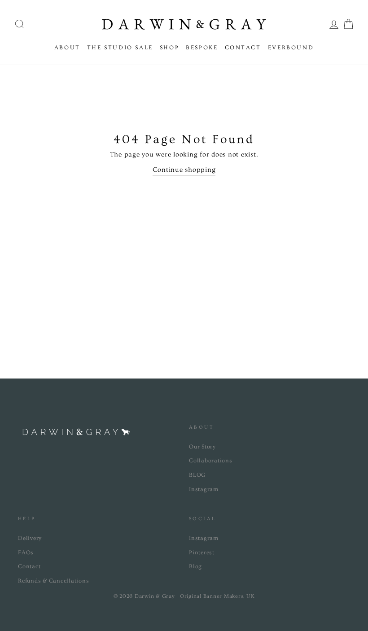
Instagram (204, 489)
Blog (195, 566)
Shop (169, 47)
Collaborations (210, 460)
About (67, 47)
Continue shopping (184, 170)
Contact (243, 47)
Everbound (291, 47)
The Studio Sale (120, 47)
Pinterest (202, 552)
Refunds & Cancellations (53, 581)
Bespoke (202, 47)
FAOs (26, 552)
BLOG (197, 475)
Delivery (30, 538)
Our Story (202, 447)
